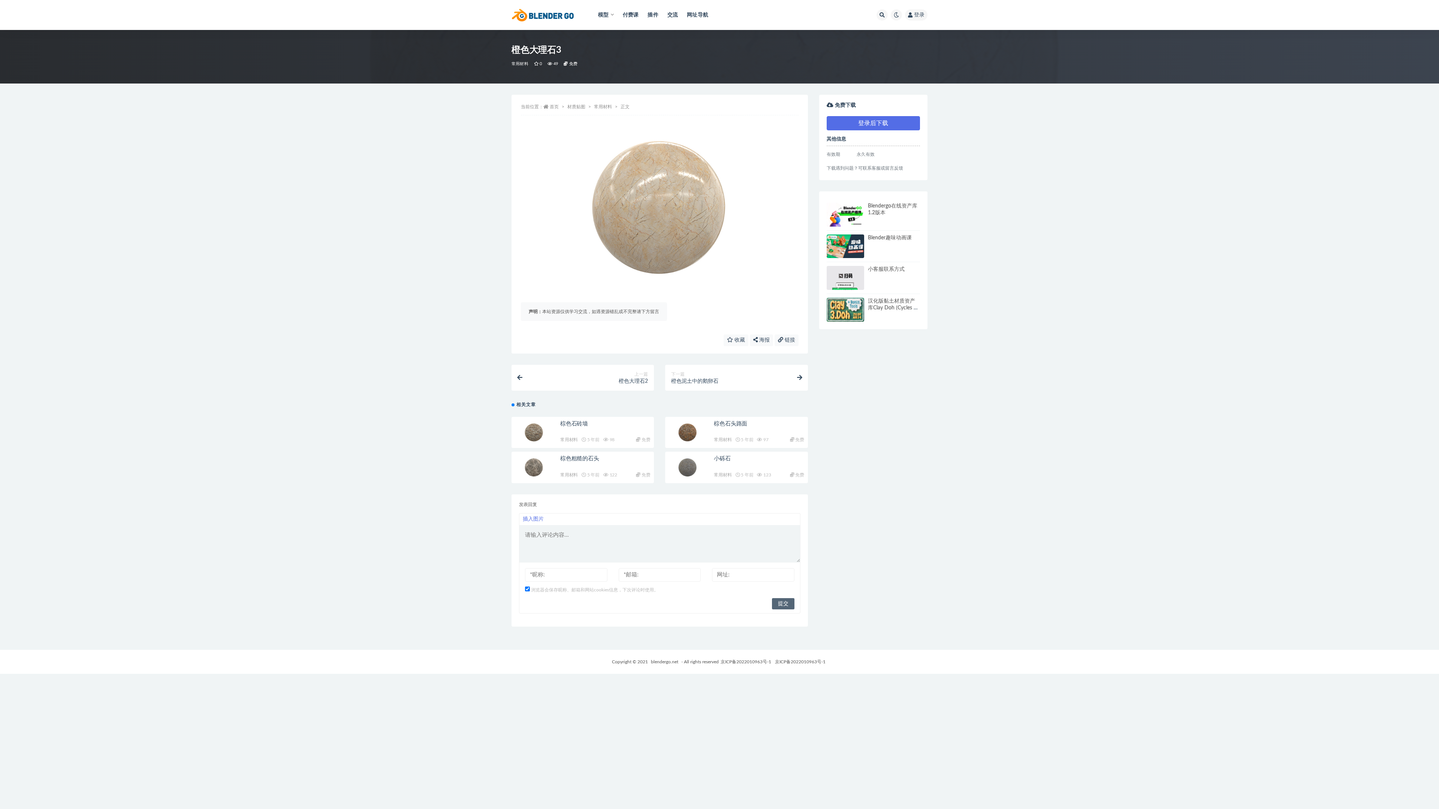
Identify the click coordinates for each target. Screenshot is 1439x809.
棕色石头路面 (730, 424)
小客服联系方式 (886, 269)
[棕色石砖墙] (534, 433)
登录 (919, 15)
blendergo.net (664, 662)
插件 (653, 15)
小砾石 (722, 458)
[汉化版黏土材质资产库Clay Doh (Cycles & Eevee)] (845, 310)
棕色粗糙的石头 (579, 458)
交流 (672, 15)
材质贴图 (576, 106)
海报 (764, 340)
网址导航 (697, 15)
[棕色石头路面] (687, 433)
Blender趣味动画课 (890, 237)
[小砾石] (687, 467)
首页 (554, 106)
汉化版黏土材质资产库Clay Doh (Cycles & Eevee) (892, 308)
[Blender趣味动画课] (845, 246)
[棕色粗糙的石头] (534, 467)
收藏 (739, 340)
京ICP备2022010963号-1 (746, 662)
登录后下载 (873, 123)
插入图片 (533, 519)
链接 (789, 340)
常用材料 (520, 64)
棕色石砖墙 (574, 424)
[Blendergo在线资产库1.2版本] (845, 215)
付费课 (631, 15)
